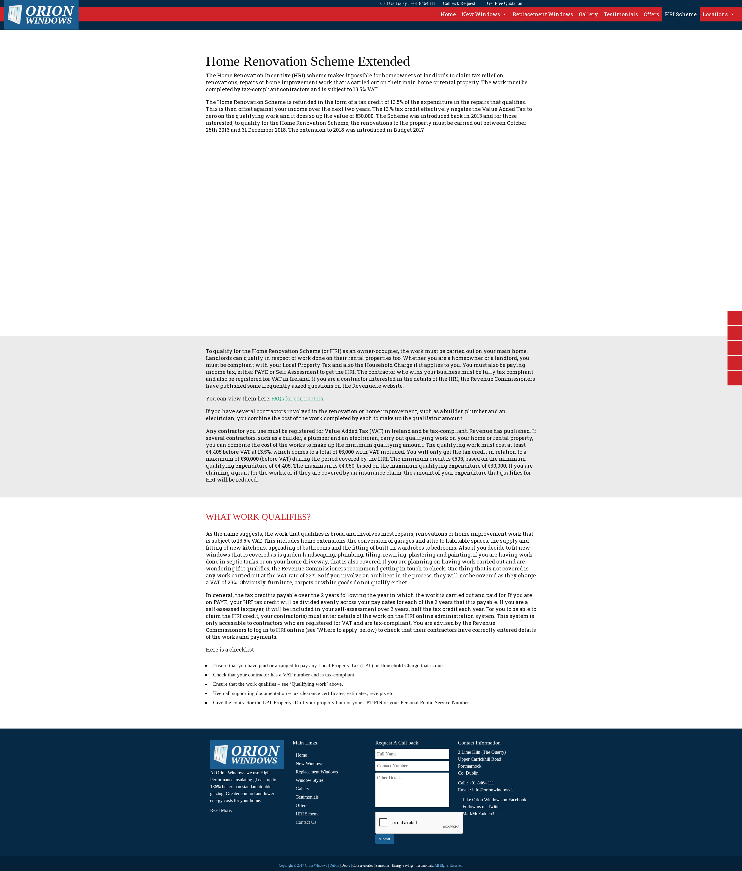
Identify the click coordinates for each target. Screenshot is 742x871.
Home (448, 14)
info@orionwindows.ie (493, 789)
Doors (345, 865)
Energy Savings (403, 865)
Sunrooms (382, 865)
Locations (715, 14)
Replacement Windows (543, 14)
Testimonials (621, 14)
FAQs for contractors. (297, 398)
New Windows (481, 14)
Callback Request (459, 3)
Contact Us (306, 822)
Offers (651, 14)
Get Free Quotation (504, 3)
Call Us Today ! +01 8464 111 (408, 3)
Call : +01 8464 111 (476, 782)
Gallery (588, 14)
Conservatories (363, 865)
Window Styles (309, 780)
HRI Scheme (681, 14)
